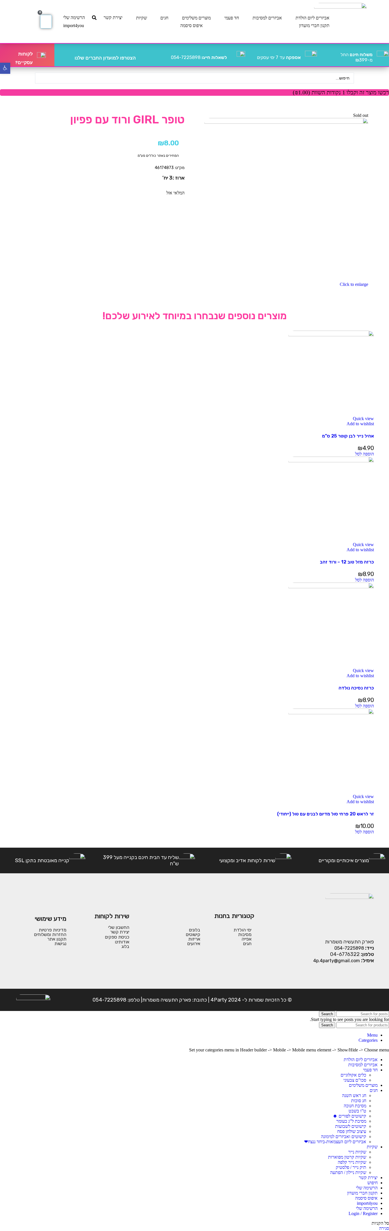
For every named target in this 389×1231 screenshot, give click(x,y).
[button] (364, 453)
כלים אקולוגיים (353, 1075)
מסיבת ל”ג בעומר (351, 1121)
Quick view (363, 418)
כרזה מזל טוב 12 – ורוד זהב (347, 562)
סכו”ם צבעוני (354, 1080)
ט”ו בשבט (357, 1110)
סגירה (384, 1228)
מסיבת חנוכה (355, 1105)
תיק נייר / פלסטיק (351, 1167)
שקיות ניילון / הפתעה (348, 1172)
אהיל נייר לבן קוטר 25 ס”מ (348, 436)
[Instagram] (350, 999)
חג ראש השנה (354, 1095)
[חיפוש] (94, 17)
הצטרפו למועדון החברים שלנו (105, 58)
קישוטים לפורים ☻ (349, 1116)
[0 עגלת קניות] (46, 22)
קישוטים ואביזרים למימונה (343, 1136)
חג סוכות (358, 1100)
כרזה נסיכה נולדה (356, 688)
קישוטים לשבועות (350, 1126)
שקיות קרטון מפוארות (347, 1157)
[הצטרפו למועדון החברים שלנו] (142, 55)
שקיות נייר (357, 1151)
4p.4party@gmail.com (336, 960)
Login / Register (363, 1213)
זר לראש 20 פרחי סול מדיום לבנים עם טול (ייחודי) (325, 814)
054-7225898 (199, 57)
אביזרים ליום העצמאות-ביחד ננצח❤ (335, 1141)
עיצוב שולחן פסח (351, 1131)
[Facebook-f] (368, 999)
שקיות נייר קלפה (352, 1162)
